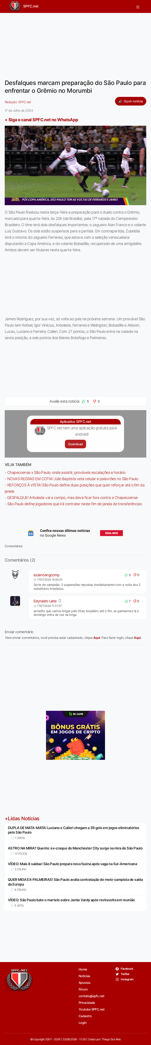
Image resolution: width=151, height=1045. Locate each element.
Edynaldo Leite (45, 601)
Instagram (127, 979)
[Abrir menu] (138, 6)
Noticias (84, 976)
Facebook (126, 968)
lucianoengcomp (47, 575)
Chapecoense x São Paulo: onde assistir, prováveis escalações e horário (66, 472)
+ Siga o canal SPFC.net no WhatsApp (41, 119)
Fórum (83, 989)
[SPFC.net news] (75, 533)
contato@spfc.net (91, 996)
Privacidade (87, 1003)
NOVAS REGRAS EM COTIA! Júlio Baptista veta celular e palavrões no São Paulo (72, 478)
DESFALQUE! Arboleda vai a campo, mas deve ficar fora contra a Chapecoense (72, 497)
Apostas (84, 983)
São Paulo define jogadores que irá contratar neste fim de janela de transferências (74, 504)
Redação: (18, 102)
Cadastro (85, 1016)
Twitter (125, 974)
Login (83, 1023)
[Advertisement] (75, 43)
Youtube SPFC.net (91, 1009)
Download (75, 444)
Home (83, 969)
